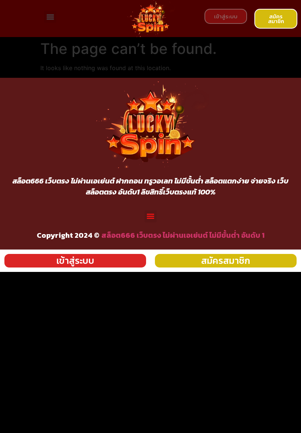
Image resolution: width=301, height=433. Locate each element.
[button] (50, 17)
